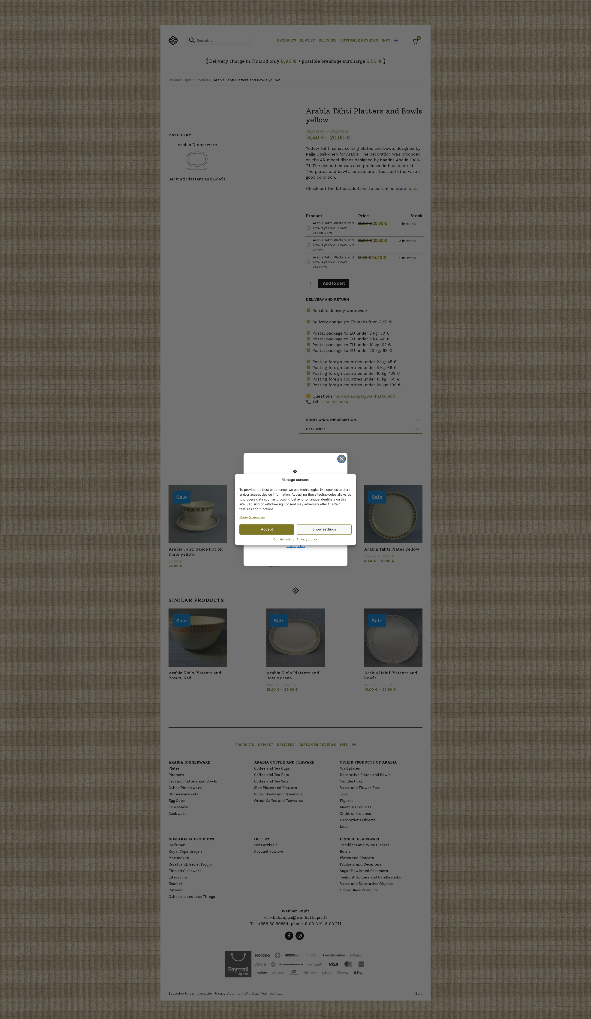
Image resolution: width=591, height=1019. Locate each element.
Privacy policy (307, 539)
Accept (267, 529)
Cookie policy (283, 539)
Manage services (252, 517)
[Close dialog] (342, 459)
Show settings (324, 529)
